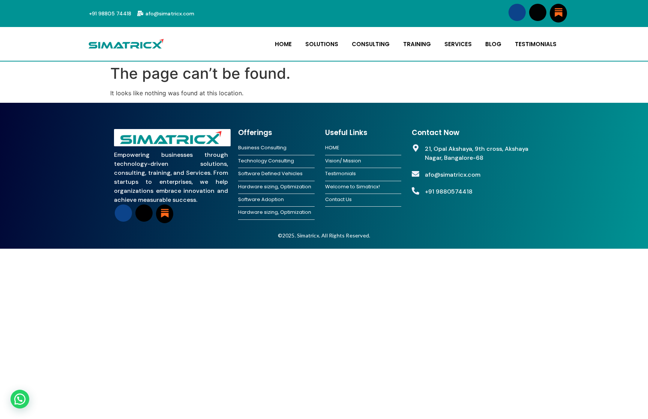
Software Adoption (261, 199)
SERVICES (458, 44)
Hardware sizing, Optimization (274, 187)
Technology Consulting (266, 161)
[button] (19, 399)
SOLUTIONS (321, 44)
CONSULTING (371, 44)
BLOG (493, 44)
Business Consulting (262, 148)
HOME (283, 44)
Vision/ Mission (343, 161)
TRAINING (417, 44)
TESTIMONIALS (535, 44)
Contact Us (338, 199)
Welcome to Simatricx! (352, 187)
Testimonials (340, 174)
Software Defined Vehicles (270, 174)
